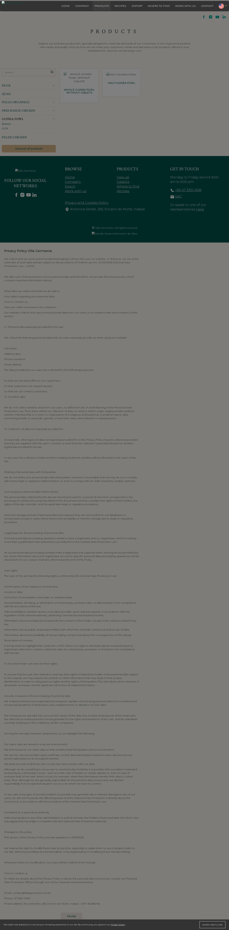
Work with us (185, 6)
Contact (207, 6)
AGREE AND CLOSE (212, 924)
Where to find (159, 6)
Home (65, 6)
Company (82, 6)
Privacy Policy (118, 924)
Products (101, 6)
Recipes (120, 6)
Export (137, 6)
